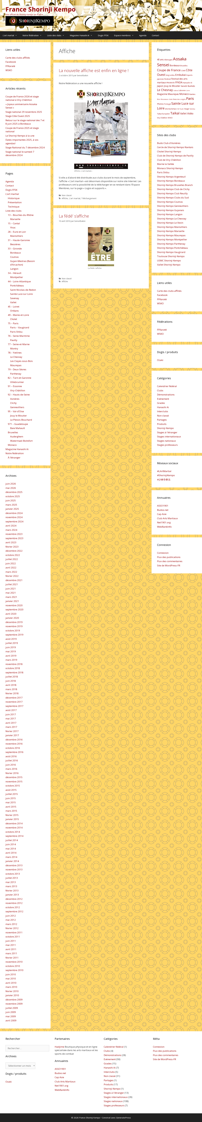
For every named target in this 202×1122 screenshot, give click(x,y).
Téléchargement (88, 198)
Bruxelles (13, 432)
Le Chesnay (16, 356)
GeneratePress (123, 1117)
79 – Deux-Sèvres (17, 369)
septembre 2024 (14, 521)
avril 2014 (10, 852)
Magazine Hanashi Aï (79, 35)
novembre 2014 (14, 827)
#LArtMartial (164, 471)
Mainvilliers (16, 235)
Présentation (15, 202)
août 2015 (11, 789)
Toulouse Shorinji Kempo (171, 256)
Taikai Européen (163, 114)
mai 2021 (10, 592)
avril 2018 (10, 685)
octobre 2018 (12, 668)
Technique (13, 206)
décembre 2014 (14, 823)
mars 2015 (11, 810)
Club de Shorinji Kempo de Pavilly (175, 155)
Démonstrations (166, 394)
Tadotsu (192, 109)
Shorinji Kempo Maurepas (171, 235)
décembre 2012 (14, 898)
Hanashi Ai (163, 407)
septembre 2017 (14, 706)
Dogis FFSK (103, 35)
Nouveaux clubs (166, 99)
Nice (158, 99)
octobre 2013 (12, 873)
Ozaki (160, 360)
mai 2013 (10, 882)
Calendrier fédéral (167, 386)
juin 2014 (10, 844)
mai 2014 (10, 848)
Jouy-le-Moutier (172, 85)
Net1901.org (164, 522)
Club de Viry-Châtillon (169, 159)
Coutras (14, 256)
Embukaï (180, 74)
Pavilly (13, 340)
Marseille (15, 219)
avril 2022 (10, 567)
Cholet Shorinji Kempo (169, 151)
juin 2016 (10, 764)
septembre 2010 (14, 970)
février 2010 (12, 991)
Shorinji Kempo (165, 428)
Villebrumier (17, 382)
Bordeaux (15, 252)
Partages (162, 419)
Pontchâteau (17, 285)
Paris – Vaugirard (19, 327)
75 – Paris (13, 323)
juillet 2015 (11, 794)
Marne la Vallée (165, 164)
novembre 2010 (14, 961)
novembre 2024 (14, 517)
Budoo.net (162, 510)
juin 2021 (10, 588)
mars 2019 (11, 659)
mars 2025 (11, 504)
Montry (14, 348)
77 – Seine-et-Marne (19, 344)
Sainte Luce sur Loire (21, 293)
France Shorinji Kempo (40, 9)
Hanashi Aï (187, 82)
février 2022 (12, 576)
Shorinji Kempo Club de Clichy (173, 189)
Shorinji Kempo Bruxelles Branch (175, 185)
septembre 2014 (14, 836)
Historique (14, 198)
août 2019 (11, 638)
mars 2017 (11, 726)
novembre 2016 (14, 743)
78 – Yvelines (15, 352)
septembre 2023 (14, 538)
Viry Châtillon (162, 118)
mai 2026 (10, 488)
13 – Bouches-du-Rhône (21, 215)
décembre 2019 (14, 622)
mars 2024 (11, 529)
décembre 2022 (14, 550)
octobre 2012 (12, 907)
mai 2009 (10, 1016)
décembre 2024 (14, 513)
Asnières (14, 398)
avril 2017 (10, 722)
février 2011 (12, 957)
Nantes (192, 94)
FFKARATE (170, 82)
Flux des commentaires (169, 561)
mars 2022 (11, 571)
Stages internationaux (169, 436)
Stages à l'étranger (167, 432)
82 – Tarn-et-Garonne (19, 377)
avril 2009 (10, 1020)
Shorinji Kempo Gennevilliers (172, 205)
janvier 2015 (12, 819)
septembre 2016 (14, 752)
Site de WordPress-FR (168, 565)
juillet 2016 (11, 760)
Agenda (142, 35)
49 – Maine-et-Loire (18, 315)
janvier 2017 (12, 735)
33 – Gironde (15, 248)
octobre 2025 (12, 496)
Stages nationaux (166, 440)
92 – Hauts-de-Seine (19, 394)
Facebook (10, 61)
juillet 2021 (11, 584)
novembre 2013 (14, 869)
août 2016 (11, 756)
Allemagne (168, 60)
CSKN (183, 70)
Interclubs (162, 411)
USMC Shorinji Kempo (169, 260)
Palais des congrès (179, 99)
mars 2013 (11, 886)
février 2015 (12, 815)
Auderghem (16, 436)
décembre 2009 (14, 999)
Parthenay (15, 373)
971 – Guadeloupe (18, 424)
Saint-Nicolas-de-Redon (23, 289)
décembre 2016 (14, 739)
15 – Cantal (14, 223)
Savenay (14, 298)
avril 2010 (10, 982)
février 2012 (12, 928)
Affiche (65, 198)
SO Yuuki (180, 109)
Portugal (167, 104)
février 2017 (12, 731)
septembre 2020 (14, 609)
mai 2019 (10, 651)
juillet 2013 (11, 877)
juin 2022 (10, 563)
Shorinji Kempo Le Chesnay (171, 218)
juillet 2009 (11, 1008)
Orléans (14, 310)
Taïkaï (175, 113)
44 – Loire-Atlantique (19, 281)
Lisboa (175, 90)
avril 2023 (10, 542)
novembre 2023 (14, 534)
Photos (160, 103)
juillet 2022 (11, 559)
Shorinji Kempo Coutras (170, 201)
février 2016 (12, 773)
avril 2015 (10, 806)
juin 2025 (10, 500)
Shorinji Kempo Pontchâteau (172, 247)
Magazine (162, 94)
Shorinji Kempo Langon (169, 214)
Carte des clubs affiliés (17, 57)
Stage (186, 109)
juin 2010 (10, 974)
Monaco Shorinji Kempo (170, 168)
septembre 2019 (14, 634)
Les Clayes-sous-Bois (21, 361)
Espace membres (122, 35)
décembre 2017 (14, 697)
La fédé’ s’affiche (74, 216)
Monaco (12, 444)
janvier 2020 (12, 617)
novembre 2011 (14, 932)
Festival (167, 79)
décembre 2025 (14, 492)
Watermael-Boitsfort (21, 440)
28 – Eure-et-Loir (17, 231)
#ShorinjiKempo (166, 475)
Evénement (163, 398)
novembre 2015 (14, 781)
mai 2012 (10, 919)
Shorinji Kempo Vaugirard (171, 252)
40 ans (160, 59)
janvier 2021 (12, 601)
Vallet (13, 302)
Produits (161, 424)
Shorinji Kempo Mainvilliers (172, 227)
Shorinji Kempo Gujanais (170, 210)
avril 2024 (10, 525)
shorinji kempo (171, 109)
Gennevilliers (17, 407)
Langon (14, 268)
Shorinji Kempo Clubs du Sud (173, 197)
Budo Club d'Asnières (168, 143)
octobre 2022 (12, 555)
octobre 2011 (12, 936)
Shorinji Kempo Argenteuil (171, 176)
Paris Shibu (16, 331)
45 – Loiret (13, 306)
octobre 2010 (12, 966)
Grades (161, 403)
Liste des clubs (54, 35)
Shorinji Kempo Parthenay (171, 243)
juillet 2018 (11, 676)
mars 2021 (11, 597)
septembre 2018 (14, 672)
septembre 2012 (14, 911)
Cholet (13, 319)
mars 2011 (11, 953)
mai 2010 (10, 978)
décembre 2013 (14, 865)
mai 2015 (10, 802)
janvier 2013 (12, 894)
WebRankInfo (164, 526)
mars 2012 (11, 924)
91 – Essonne (15, 386)
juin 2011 (10, 940)
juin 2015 (10, 798)
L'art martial (74, 198)
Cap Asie (161, 514)
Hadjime (59, 1046)
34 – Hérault (14, 273)
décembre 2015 (14, 777)
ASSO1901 (162, 505)
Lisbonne (182, 90)
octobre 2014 (12, 831)
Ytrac (13, 227)
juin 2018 (10, 680)
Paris (190, 98)
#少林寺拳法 (163, 479)
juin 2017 (10, 714)
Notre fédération (31, 35)
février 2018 (12, 693)
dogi (168, 75)
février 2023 (12, 546)
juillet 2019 (11, 643)
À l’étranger (14, 457)
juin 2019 (10, 647)
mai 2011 (10, 945)
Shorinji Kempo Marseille (170, 231)
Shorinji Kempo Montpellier (172, 239)
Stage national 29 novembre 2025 (23, 111)
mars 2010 (11, 986)
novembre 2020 (14, 605)
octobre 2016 (12, 748)
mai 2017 (10, 718)
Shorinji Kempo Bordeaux (171, 180)
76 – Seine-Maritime (19, 335)
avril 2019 (10, 655)
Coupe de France (169, 70)
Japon (160, 85)
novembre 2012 (14, 903)
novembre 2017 (14, 701)
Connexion (162, 552)
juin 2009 (10, 1012)
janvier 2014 (12, 861)
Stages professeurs (167, 444)
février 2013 (12, 890)
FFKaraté (10, 66)
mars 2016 (11, 768)
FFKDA (178, 82)
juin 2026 (10, 483)
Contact (155, 35)
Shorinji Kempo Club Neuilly (172, 193)
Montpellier (16, 277)
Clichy (13, 403)
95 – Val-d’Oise (16, 411)
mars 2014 (11, 857)
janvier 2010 (12, 995)
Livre (188, 90)
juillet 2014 (11, 840)
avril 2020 (10, 613)
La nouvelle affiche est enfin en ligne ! (94, 70)
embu (172, 75)
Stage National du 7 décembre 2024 (25, 147)
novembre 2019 (14, 626)
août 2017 (11, 710)
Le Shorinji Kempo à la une (19, 135)
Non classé (67, 195)
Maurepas (15, 365)
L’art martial (8, 35)
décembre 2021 (14, 580)
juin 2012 (10, 915)
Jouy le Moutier (18, 415)
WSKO (8, 70)
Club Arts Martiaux (167, 518)
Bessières (15, 244)
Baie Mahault (17, 428)
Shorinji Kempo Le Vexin (170, 222)
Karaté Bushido (188, 86)
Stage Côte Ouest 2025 (17, 116)
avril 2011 (10, 949)
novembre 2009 (14, 1003)
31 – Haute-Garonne (19, 240)
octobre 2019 (12, 630)
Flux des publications (168, 557)
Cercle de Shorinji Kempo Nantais (175, 147)
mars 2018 (11, 689)
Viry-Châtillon (17, 390)
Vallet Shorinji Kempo (168, 264)
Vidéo (190, 113)
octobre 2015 (12, 785)
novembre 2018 (14, 664)
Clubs (160, 390)
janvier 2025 (12, 508)
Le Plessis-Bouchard (21, 419)
